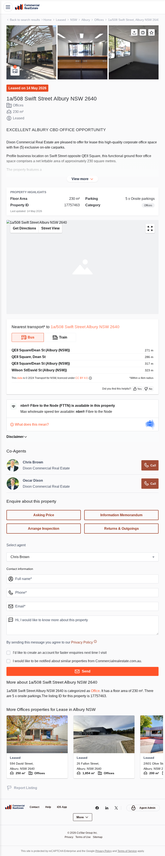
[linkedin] (105, 808)
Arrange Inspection (43, 529)
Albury (87, 19)
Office (105, 691)
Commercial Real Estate (27, 7)
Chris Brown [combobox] (21, 557)
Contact (35, 807)
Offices (102, 19)
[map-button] (150, 228)
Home (49, 19)
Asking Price (43, 515)
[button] (31, 52)
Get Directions (25, 228)
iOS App (63, 807)
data (20, 377)
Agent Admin (146, 807)
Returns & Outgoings (121, 529)
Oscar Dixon (33, 480)
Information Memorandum (121, 515)
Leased (62, 19)
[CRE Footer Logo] (14, 806)
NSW (75, 19)
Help (49, 807)
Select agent (17, 545)
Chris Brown (33, 462)
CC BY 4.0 (86, 377)
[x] (115, 808)
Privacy (67, 836)
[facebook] (96, 808)
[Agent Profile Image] (12, 465)
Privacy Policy (88, 642)
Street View (53, 228)
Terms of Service (130, 850)
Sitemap (99, 836)
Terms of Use (83, 836)
